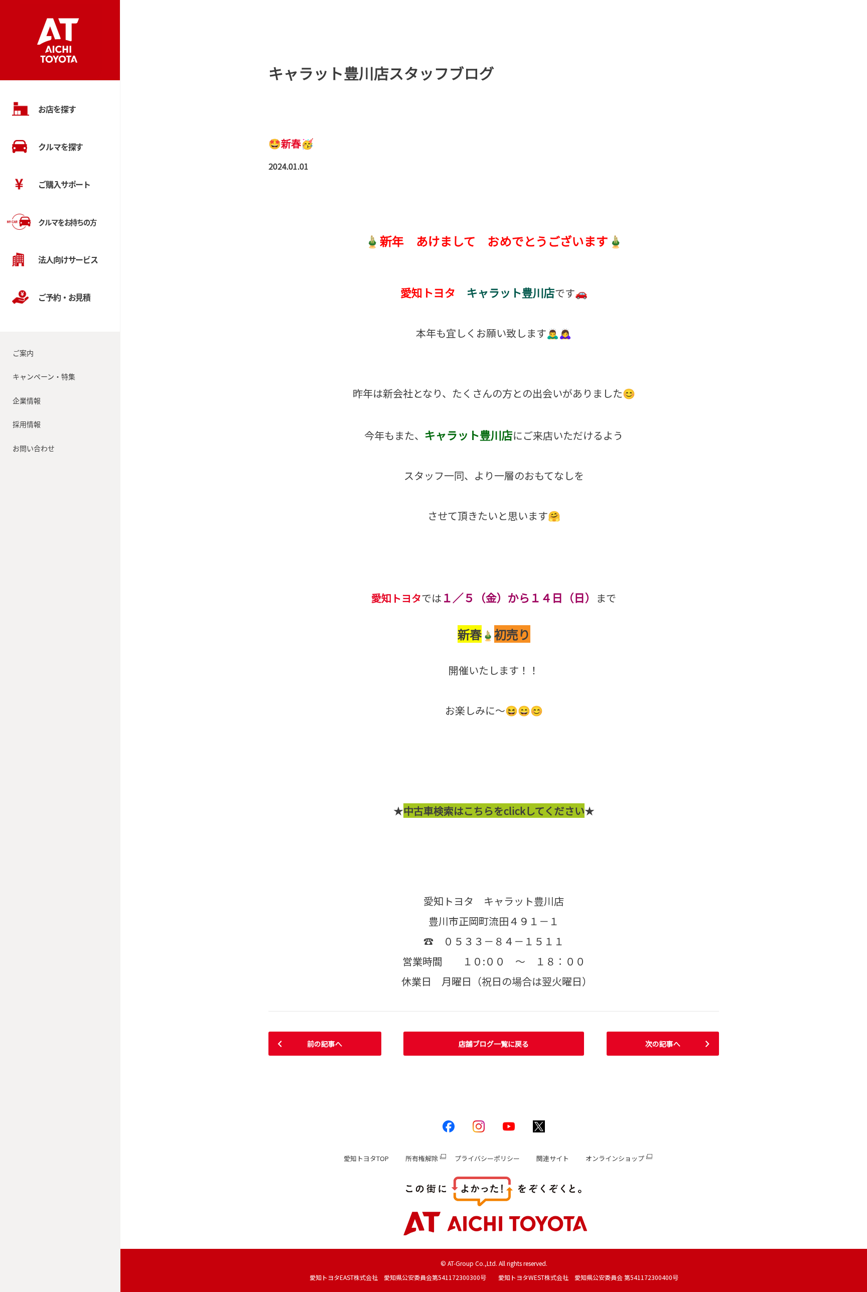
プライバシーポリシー (487, 1158)
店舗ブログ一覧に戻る (494, 1044)
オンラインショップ (615, 1158)
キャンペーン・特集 (44, 376)
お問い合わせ (34, 448)
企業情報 (27, 400)
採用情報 (27, 424)
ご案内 (23, 353)
